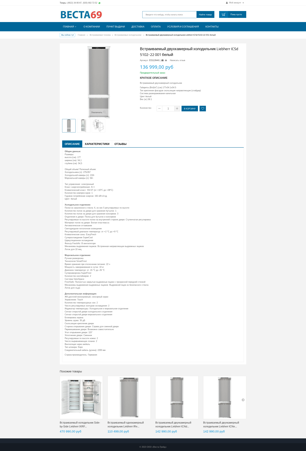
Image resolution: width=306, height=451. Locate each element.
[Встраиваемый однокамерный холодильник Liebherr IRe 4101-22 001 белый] (129, 397)
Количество (145, 108)
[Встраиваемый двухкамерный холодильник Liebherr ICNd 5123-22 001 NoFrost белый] (176, 397)
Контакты (212, 26)
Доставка (137, 26)
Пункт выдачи (115, 26)
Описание (72, 144)
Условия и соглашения (183, 26)
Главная (68, 26)
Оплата (156, 26)
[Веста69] (89, 14)
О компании (92, 26)
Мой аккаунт (235, 2)
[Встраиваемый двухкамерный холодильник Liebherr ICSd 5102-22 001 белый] (69, 125)
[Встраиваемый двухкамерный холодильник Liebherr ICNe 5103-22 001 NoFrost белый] (224, 397)
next (243, 399)
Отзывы (120, 144)
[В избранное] (203, 108)
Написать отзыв (177, 60)
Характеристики (97, 144)
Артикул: (144, 60)
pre (63, 399)
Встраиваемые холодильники (128, 35)
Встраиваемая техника (100, 35)
